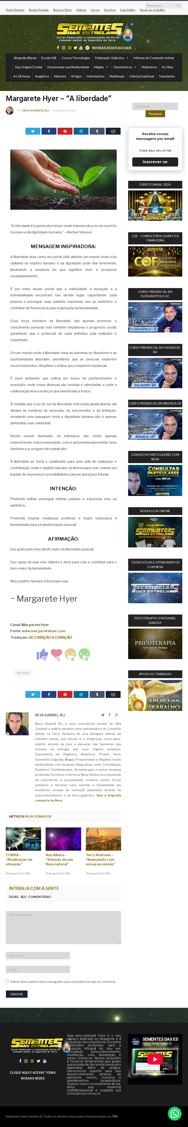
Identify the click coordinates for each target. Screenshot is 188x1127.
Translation (167, 76)
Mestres (60, 76)
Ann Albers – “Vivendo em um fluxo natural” (59, 859)
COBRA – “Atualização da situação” (19, 859)
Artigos (76, 76)
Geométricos (122, 67)
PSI (115, 1116)
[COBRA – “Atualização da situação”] (23, 839)
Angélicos (42, 76)
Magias (99, 67)
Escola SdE (49, 58)
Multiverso (149, 67)
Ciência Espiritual (141, 76)
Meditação (116, 76)
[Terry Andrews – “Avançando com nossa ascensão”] (103, 839)
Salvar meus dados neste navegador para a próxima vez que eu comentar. (63, 981)
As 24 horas (21, 76)
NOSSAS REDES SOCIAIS (111, 48)
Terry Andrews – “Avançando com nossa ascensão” (100, 859)
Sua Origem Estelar (29, 67)
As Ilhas (167, 67)
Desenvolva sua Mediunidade (68, 67)
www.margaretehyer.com (43, 631)
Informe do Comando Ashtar (153, 58)
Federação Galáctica (109, 58)
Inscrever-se (155, 162)
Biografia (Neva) (25, 58)
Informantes (96, 76)
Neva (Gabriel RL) (35, 110)
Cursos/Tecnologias (75, 58)
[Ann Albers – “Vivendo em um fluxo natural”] (63, 839)
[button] (175, 1114)
